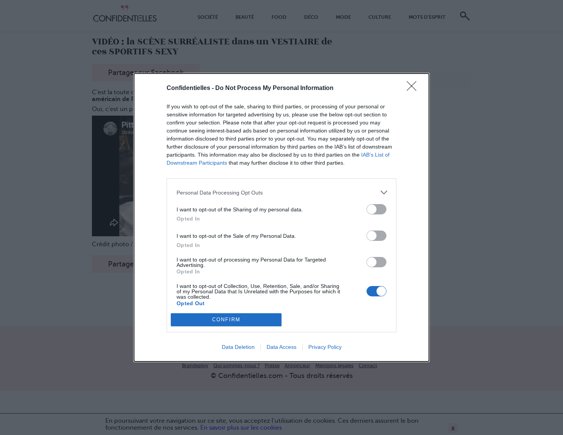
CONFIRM (226, 319)
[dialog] (281, 217)
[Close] (414, 88)
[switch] (376, 209)
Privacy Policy (325, 347)
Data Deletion (238, 347)
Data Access (281, 347)
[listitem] (281, 192)
